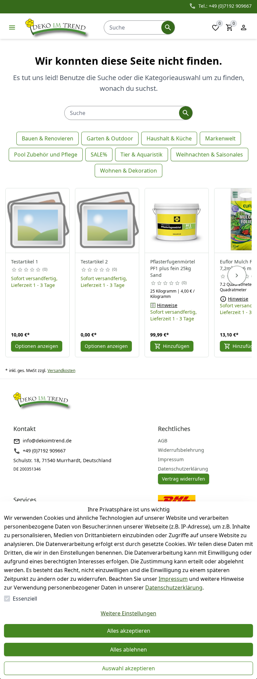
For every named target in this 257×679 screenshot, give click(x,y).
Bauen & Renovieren (47, 138)
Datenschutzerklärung (173, 587)
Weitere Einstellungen (128, 613)
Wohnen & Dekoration (128, 170)
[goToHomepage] (57, 27)
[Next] (237, 275)
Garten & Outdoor (110, 138)
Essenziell (25, 598)
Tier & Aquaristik (141, 154)
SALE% (99, 154)
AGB (162, 440)
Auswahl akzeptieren (128, 668)
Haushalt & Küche (169, 138)
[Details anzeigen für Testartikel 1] (38, 220)
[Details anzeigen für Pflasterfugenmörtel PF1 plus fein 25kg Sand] (177, 220)
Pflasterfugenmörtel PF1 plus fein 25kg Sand (172, 268)
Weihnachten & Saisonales (209, 154)
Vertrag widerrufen (183, 479)
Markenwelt (220, 138)
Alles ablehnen (128, 649)
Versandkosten (61, 370)
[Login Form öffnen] (243, 27)
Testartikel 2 (94, 261)
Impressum (173, 578)
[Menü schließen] (12, 27)
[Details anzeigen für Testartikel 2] (107, 220)
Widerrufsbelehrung (181, 450)
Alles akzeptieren (128, 630)
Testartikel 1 (24, 261)
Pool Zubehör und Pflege (45, 154)
